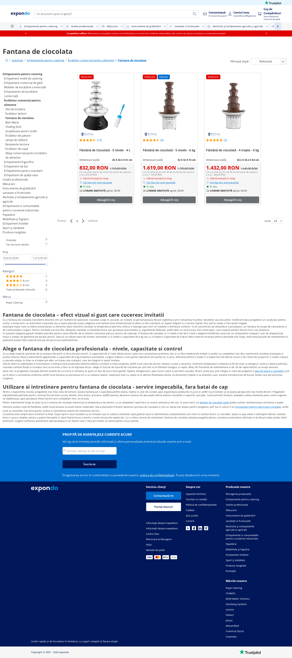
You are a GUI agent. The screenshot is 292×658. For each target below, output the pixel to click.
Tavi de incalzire (15, 109)
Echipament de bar (16, 166)
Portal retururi (163, 507)
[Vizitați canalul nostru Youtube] (188, 529)
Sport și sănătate (13, 228)
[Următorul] (83, 221)
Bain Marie (12, 122)
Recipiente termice (17, 144)
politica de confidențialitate (157, 475)
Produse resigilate (14, 232)
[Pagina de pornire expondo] (6, 60)
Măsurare (9, 184)
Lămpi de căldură (16, 140)
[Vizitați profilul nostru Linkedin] (200, 529)
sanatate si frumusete (17, 193)
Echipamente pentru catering (22, 74)
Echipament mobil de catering (23, 78)
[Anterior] (71, 221)
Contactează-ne (164, 496)
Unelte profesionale (15, 179)
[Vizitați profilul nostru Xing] (206, 529)
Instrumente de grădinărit (19, 188)
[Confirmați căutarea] (194, 14)
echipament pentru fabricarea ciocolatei (258, 406)
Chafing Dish (13, 127)
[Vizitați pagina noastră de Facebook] (194, 529)
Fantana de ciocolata (19, 118)
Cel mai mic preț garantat (97, 182)
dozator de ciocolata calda (214, 402)
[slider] (4, 264)
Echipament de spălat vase (21, 175)
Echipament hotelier (16, 223)
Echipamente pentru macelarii (23, 171)
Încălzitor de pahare (18, 135)
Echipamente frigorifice (19, 162)
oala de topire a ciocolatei (269, 371)
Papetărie (9, 215)
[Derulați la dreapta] (266, 33)
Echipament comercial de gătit (23, 83)
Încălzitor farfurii (15, 113)
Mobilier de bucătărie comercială (25, 87)
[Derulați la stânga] (25, 33)
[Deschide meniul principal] (12, 26)
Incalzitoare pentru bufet (21, 131)
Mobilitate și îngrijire (16, 219)
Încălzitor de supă (16, 149)
